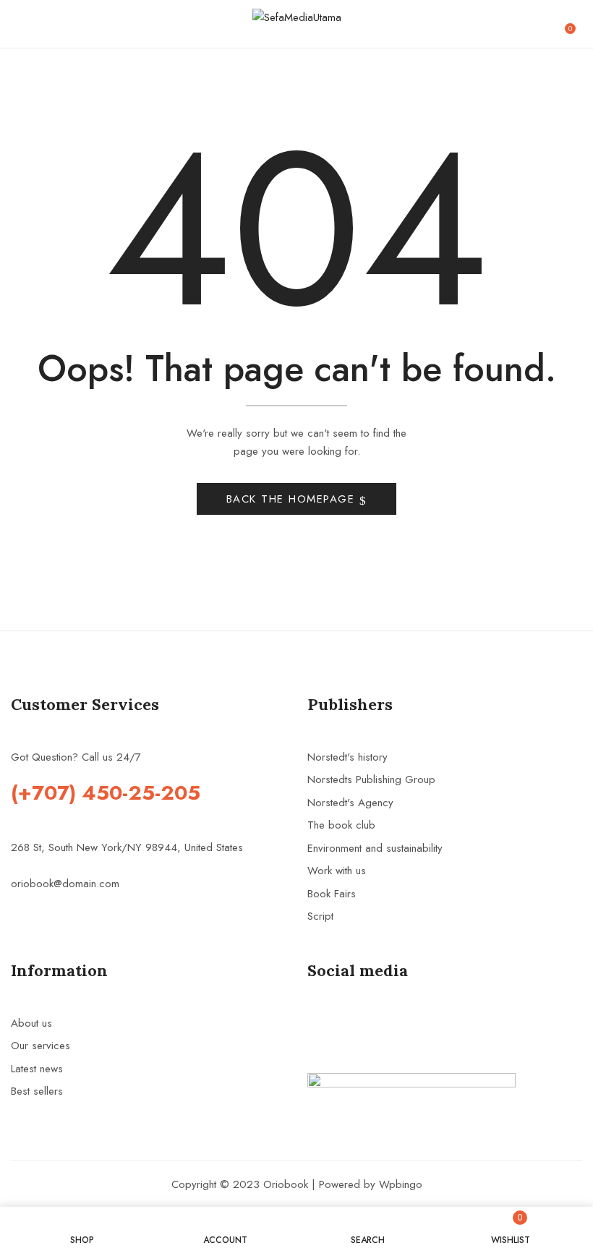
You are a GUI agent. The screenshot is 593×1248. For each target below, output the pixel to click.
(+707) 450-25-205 (105, 793)
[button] (575, 24)
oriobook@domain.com (65, 884)
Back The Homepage (292, 499)
